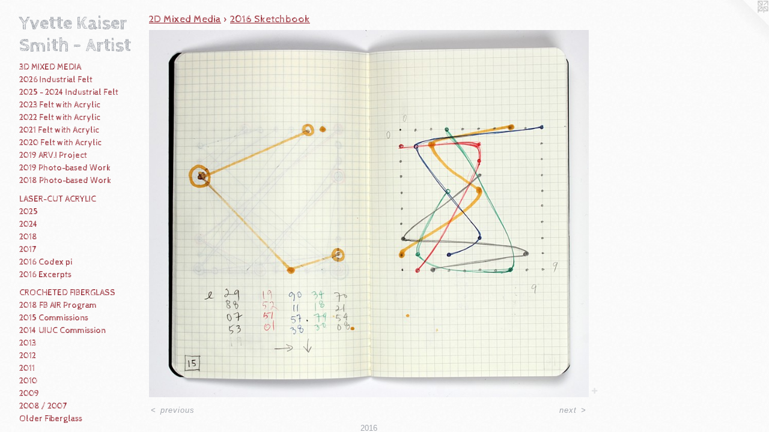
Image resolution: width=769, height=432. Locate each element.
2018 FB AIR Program (58, 305)
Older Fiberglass (50, 419)
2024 (28, 224)
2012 (27, 356)
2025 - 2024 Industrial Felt (68, 92)
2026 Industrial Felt (56, 80)
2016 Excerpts (45, 275)
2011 (27, 368)
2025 (28, 212)
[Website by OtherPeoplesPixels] (745, 24)
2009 (29, 393)
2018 (28, 237)
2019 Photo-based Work (65, 168)
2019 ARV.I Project (53, 155)
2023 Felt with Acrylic (59, 105)
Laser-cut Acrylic (57, 199)
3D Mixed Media (50, 67)
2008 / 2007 (43, 406)
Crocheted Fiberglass (67, 293)
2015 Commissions (53, 318)
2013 (27, 343)
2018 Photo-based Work (65, 180)
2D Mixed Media (185, 19)
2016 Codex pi (45, 262)
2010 (28, 381)
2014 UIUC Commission (62, 330)
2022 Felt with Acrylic (59, 117)
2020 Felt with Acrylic (60, 143)
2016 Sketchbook (270, 19)
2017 (27, 249)
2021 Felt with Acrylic (59, 130)
